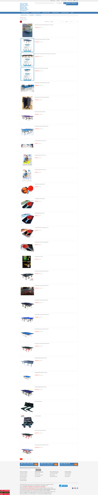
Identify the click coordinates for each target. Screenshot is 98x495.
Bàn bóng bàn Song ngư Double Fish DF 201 (42, 343)
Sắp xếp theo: (47, 21)
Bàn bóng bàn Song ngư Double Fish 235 (41, 126)
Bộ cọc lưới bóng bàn (38, 401)
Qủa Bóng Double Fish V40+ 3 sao (40, 140)
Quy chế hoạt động (23, 477)
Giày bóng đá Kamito (46, 12)
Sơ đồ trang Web (37, 476)
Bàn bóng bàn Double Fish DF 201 (40, 430)
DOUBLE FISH (38, 15)
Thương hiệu (31, 15)
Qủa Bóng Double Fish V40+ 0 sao (40, 169)
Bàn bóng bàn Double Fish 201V (40, 111)
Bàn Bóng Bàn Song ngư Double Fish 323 (41, 285)
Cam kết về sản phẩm (23, 473)
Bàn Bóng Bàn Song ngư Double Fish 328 (41, 444)
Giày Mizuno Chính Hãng (51, 489)
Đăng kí (38, 469)
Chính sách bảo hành (23, 476)
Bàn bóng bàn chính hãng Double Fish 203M (42, 82)
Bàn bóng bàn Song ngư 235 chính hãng (41, 68)
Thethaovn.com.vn (24, 15)
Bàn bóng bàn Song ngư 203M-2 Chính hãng (42, 39)
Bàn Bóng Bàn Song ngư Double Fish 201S (42, 314)
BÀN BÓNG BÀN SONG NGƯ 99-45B (41, 372)
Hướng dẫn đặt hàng (23, 480)
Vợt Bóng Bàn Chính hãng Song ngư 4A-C (41, 227)
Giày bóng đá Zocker (64, 12)
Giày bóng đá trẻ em (25, 12)
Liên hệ (72, 12)
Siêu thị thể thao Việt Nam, (42, 489)
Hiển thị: (66, 21)
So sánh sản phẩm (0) (23, 19)
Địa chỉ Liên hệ (37, 473)
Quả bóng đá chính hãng (35, 12)
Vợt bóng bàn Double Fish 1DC (40, 184)
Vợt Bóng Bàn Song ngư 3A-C (40, 213)
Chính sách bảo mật (23, 479)
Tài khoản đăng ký (68, 473)
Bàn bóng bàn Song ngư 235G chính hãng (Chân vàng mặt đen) (45, 53)
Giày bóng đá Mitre (55, 12)
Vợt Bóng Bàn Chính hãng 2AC (40, 198)
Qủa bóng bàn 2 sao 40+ (39, 256)
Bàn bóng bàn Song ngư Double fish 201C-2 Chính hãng (44, 24)
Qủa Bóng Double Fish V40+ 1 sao (40, 155)
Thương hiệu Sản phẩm (53, 473)
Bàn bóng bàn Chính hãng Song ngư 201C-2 (42, 97)
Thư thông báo (67, 476)
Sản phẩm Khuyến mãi (53, 476)
